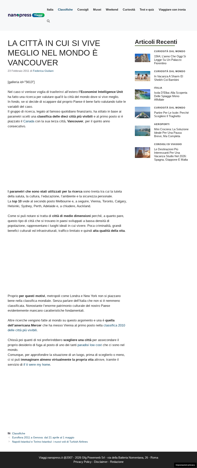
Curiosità (129, 9)
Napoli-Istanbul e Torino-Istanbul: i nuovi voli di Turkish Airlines (50, 441)
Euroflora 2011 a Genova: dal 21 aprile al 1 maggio (43, 437)
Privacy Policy (82, 461)
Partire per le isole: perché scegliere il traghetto (171, 114)
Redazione (117, 461)
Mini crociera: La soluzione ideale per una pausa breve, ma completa (171, 133)
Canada (28, 121)
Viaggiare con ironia (172, 9)
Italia (50, 9)
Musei (97, 9)
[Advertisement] (67, 161)
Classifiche (65, 9)
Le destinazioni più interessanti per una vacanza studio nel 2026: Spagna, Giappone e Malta (171, 154)
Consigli (82, 9)
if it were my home (36, 364)
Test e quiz (147, 9)
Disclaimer (101, 461)
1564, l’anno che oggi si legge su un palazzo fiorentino (170, 60)
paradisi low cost (90, 345)
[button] (48, 21)
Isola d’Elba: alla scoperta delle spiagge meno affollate (170, 96)
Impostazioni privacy (185, 465)
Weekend (112, 9)
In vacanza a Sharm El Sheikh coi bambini (168, 78)
